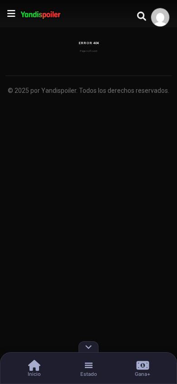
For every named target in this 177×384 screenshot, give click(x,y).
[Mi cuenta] (160, 17)
